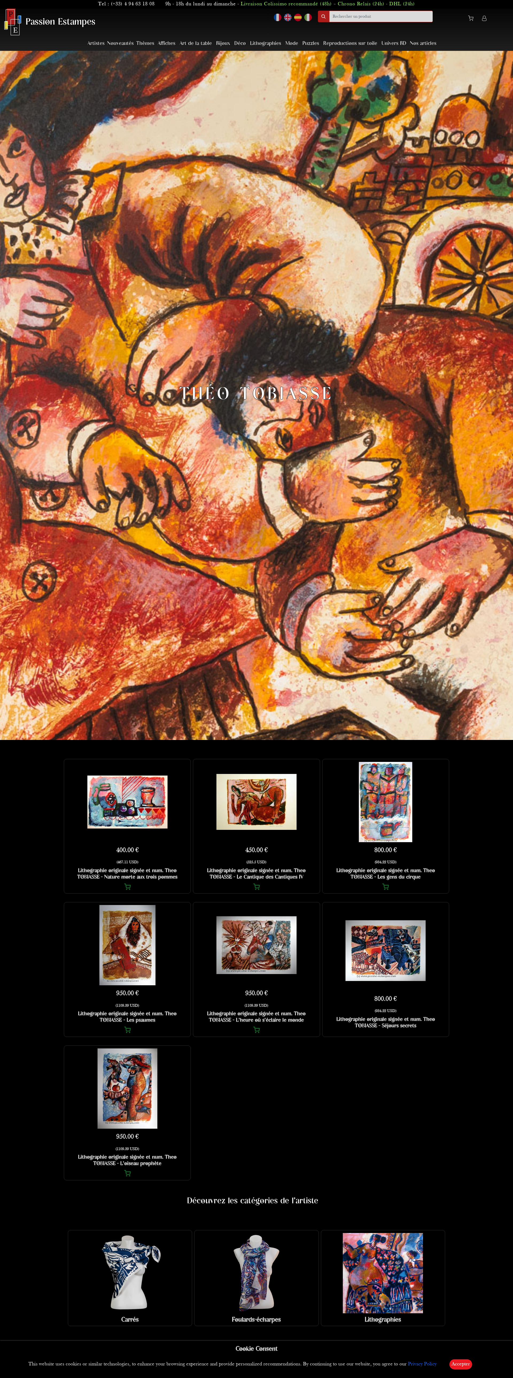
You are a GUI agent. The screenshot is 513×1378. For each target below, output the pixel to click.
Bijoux (223, 43)
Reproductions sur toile (350, 43)
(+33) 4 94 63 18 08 (133, 4)
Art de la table (196, 43)
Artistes (95, 43)
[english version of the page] (288, 17)
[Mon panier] (473, 19)
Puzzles (310, 43)
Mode (291, 43)
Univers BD (394, 43)
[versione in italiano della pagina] (308, 17)
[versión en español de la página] (298, 17)
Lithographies (265, 43)
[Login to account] (484, 19)
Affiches (166, 43)
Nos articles (423, 43)
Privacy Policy (422, 1364)
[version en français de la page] (277, 17)
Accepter (461, 1364)
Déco (240, 43)
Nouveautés (120, 43)
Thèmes (145, 43)
